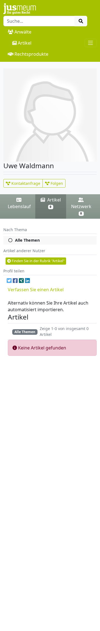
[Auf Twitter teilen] (9, 280)
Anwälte (22, 32)
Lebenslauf (19, 206)
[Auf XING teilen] (21, 280)
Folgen (56, 183)
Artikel (24, 43)
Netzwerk (81, 209)
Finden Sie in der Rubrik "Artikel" (37, 260)
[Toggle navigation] (90, 43)
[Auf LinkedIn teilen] (27, 280)
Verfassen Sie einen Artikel (36, 290)
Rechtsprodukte (31, 54)
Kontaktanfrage (25, 183)
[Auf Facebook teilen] (15, 280)
